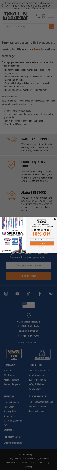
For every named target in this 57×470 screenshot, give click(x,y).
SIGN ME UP (42, 244)
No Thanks (42, 246)
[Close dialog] (55, 219)
